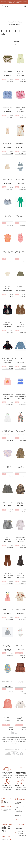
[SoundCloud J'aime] (4, 827)
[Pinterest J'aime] (2, 831)
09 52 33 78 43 (22, 835)
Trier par (16, 41)
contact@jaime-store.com (22, 832)
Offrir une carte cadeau (7, 809)
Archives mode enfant (15, 23)
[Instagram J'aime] (9, 827)
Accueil (10, 21)
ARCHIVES (17, 21)
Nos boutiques (6, 798)
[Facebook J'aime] (6, 831)
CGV (16, 821)
